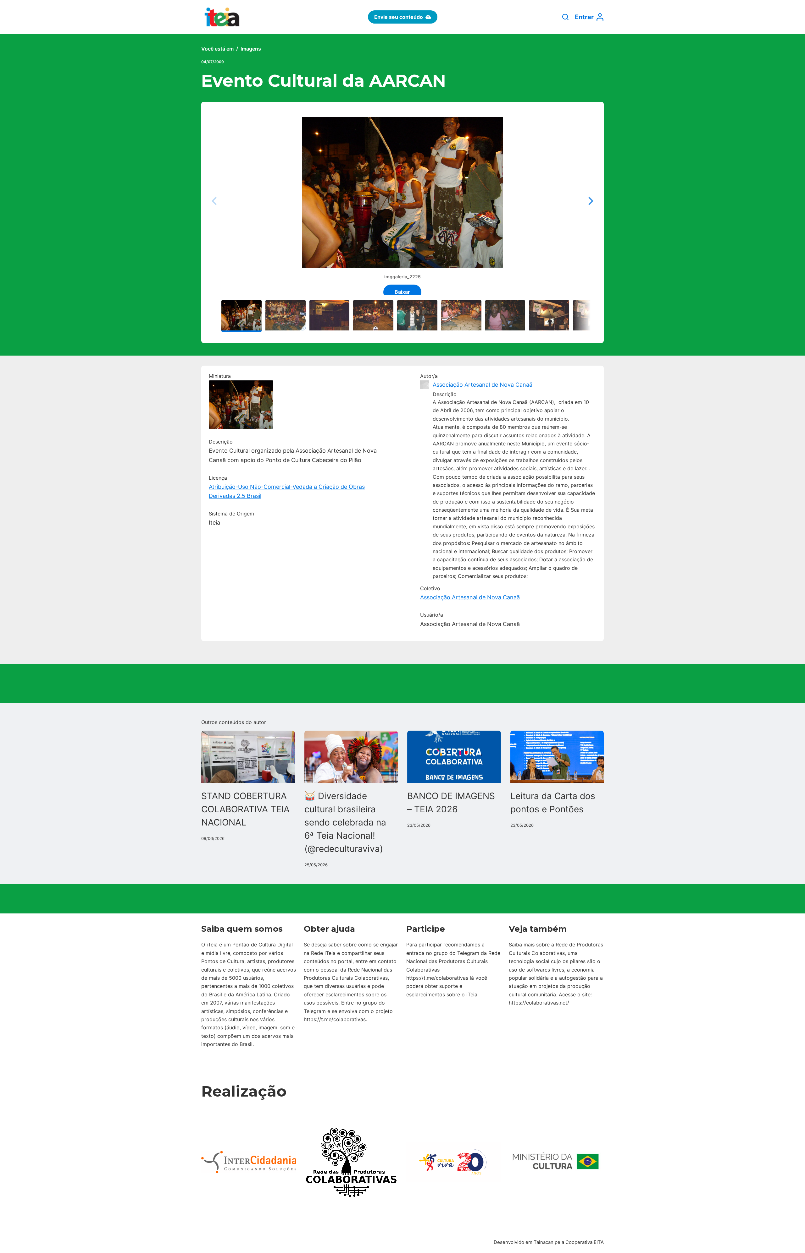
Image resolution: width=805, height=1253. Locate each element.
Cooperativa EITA (584, 1242)
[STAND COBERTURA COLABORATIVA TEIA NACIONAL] (248, 757)
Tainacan (543, 1242)
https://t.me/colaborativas (335, 1019)
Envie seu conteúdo (398, 17)
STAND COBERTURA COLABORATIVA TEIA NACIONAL (245, 809)
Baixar (402, 292)
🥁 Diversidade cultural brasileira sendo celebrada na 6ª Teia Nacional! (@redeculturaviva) (345, 822)
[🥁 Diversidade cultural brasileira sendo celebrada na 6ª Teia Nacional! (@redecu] (351, 757)
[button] (590, 201)
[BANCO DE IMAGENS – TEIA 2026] (454, 757)
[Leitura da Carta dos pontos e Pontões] (557, 757)
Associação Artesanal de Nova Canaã (482, 384)
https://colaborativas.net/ (539, 1003)
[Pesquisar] (565, 17)
